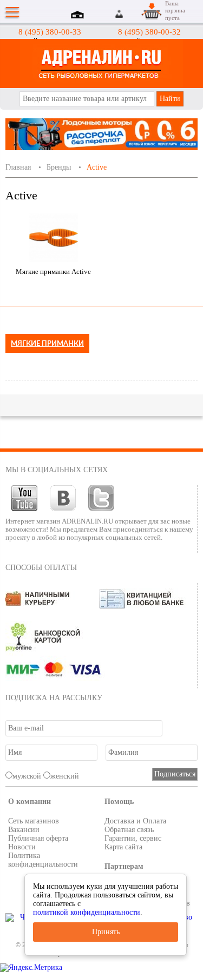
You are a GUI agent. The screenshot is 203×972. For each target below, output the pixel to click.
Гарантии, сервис (132, 838)
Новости (22, 847)
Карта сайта (123, 847)
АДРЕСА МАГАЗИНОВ (79, 15)
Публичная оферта (38, 838)
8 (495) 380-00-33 (49, 32)
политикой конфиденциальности (86, 912)
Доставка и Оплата (135, 821)
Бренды (59, 167)
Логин (119, 14)
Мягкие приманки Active (53, 271)
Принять (106, 932)
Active (97, 167)
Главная (18, 167)
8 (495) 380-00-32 (149, 32)
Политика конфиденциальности (43, 860)
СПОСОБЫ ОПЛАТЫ (41, 568)
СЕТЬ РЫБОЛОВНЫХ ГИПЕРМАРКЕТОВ (101, 63)
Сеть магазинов (33, 821)
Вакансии (24, 830)
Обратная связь (129, 830)
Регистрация (132, 14)
